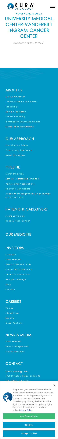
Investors (15, 248)
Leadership (12, 107)
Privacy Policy (25, 410)
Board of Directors (16, 111)
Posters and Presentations (20, 184)
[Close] (54, 385)
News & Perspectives (17, 346)
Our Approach (20, 139)
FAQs (8, 284)
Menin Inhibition (15, 174)
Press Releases (14, 259)
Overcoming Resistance (19, 150)
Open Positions (14, 323)
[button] (53, 6)
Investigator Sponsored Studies (23, 121)
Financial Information (18, 274)
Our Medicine (18, 234)
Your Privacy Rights (29, 416)
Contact (10, 289)
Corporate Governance (19, 269)
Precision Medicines (17, 145)
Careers (13, 301)
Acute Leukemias (15, 216)
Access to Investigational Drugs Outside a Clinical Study (28, 195)
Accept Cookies (29, 433)
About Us (14, 90)
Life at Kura (12, 313)
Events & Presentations (18, 264)
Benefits (10, 318)
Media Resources (15, 351)
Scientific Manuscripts (18, 189)
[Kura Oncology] (20, 6)
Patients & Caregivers (27, 209)
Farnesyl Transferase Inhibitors (22, 179)
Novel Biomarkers (15, 155)
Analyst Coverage (16, 279)
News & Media (19, 335)
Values (9, 308)
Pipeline (13, 167)
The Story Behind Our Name (21, 101)
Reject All (29, 425)
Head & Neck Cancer (18, 221)
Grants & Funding (15, 116)
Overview (11, 254)
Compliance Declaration (20, 126)
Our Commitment (15, 96)
